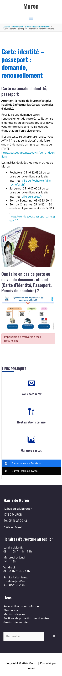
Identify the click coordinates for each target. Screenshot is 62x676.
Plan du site (10, 610)
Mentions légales (14, 614)
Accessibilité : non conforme (21, 606)
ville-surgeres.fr (32, 196)
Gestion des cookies (16, 622)
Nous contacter (32, 394)
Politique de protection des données (26, 618)
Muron (31, 6)
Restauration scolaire (31, 422)
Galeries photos (31, 450)
